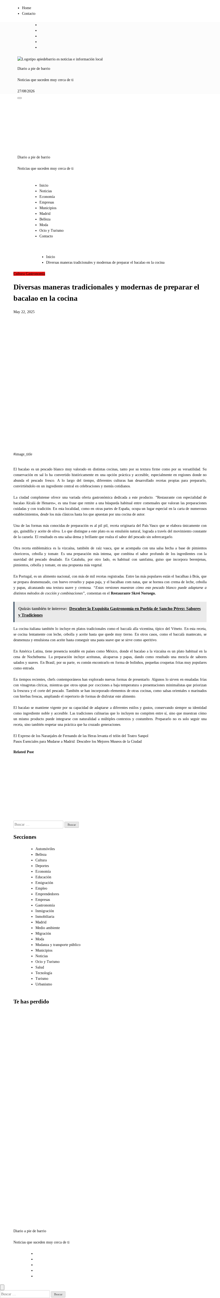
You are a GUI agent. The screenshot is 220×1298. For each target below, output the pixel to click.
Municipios (47, 208)
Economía (47, 197)
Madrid (44, 214)
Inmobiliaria (44, 917)
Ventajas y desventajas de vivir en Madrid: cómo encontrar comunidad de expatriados (25, 1102)
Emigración (44, 883)
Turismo (41, 979)
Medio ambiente (47, 928)
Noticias (45, 191)
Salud (39, 967)
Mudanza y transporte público (57, 945)
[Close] (2, 1287)
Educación (43, 877)
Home (26, 8)
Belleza (44, 219)
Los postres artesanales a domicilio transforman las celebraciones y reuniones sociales (22, 790)
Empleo (41, 888)
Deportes (42, 866)
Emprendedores (47, 894)
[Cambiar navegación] (19, 98)
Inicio (43, 185)
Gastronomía (35, 274)
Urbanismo (43, 984)
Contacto (28, 14)
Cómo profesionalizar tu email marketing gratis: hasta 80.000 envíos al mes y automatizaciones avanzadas (27, 1046)
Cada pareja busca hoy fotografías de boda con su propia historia (25, 1197)
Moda (43, 225)
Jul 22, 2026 (72, 812)
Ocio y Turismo (51, 231)
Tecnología (43, 973)
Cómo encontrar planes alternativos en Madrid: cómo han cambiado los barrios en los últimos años (26, 1152)
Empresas (46, 202)
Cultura (19, 274)
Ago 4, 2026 (18, 818)
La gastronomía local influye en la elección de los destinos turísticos (49, 784)
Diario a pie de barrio (33, 69)
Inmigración (44, 911)
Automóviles (45, 849)
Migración (43, 933)
